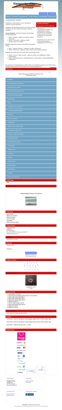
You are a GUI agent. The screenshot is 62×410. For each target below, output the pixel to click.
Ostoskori (9, 237)
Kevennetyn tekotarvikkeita (15, 95)
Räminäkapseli (12, 165)
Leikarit (10, 157)
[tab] (31, 79)
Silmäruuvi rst (11, 149)
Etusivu (8, 16)
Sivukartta (9, 220)
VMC (8, 182)
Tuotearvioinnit (11, 311)
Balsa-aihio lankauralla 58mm (17, 297)
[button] (43, 13)
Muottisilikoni (11, 169)
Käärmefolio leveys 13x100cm (31, 192)
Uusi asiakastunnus (31, 256)
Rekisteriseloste (11, 217)
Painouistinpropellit (13, 138)
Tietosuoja (28, 382)
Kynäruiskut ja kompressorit (15, 106)
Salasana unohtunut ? (31, 255)
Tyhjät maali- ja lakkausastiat (15, 126)
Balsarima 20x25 (13, 306)
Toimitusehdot (43, 16)
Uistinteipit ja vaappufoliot (14, 130)
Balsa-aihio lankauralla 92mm (17, 298)
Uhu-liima (10, 114)
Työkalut (10, 173)
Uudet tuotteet (11, 186)
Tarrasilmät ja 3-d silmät (14, 142)
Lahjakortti (10, 153)
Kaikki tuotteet (33, 16)
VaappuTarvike (36, 404)
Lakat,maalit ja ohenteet (14, 87)
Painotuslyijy (11, 145)
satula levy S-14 (31, 287)
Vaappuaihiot (11, 122)
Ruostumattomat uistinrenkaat (16, 91)
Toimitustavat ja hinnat (13, 222)
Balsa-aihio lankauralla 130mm (17, 304)
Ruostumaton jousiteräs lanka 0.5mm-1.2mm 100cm (23, 295)
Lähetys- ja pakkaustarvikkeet (15, 134)
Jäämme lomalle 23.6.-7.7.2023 (19, 324)
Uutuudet (14, 16)
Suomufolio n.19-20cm (15, 294)
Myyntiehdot (52, 16)
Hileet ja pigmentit (12, 118)
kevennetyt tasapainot (13, 177)
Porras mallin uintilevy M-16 (16, 303)
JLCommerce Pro (18, 406)
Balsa (9, 103)
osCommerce (44, 406)
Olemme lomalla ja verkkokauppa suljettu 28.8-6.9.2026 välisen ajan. (29, 319)
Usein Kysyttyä (11, 219)
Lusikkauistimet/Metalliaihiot (15, 110)
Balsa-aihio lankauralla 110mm (17, 300)
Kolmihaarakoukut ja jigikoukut (16, 83)
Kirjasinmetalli (11, 161)
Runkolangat (11, 99)
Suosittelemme (23, 16)
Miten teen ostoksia (12, 215)
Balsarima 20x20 (13, 301)
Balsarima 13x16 (13, 307)
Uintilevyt (10, 79)
